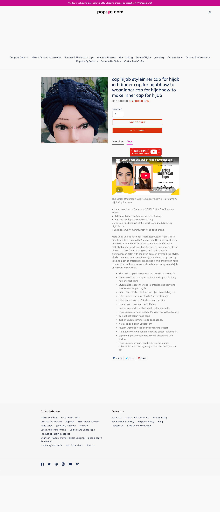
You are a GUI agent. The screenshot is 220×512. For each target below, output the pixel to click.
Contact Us (117, 425)
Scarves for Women (88, 421)
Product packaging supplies (55, 433)
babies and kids (49, 417)
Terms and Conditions (137, 417)
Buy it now (137, 130)
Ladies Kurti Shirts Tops (82, 429)
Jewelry (84, 425)
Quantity (117, 108)
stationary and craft (51, 445)
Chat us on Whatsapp (139, 425)
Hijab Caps (46, 425)
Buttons (90, 445)
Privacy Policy (160, 417)
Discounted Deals (70, 417)
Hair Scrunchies (74, 445)
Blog (160, 421)
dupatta (70, 421)
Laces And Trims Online (53, 429)
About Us (117, 417)
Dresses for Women (51, 421)
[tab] (118, 142)
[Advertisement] (110, 34)
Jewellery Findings (66, 425)
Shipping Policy (146, 421)
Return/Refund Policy (123, 421)
